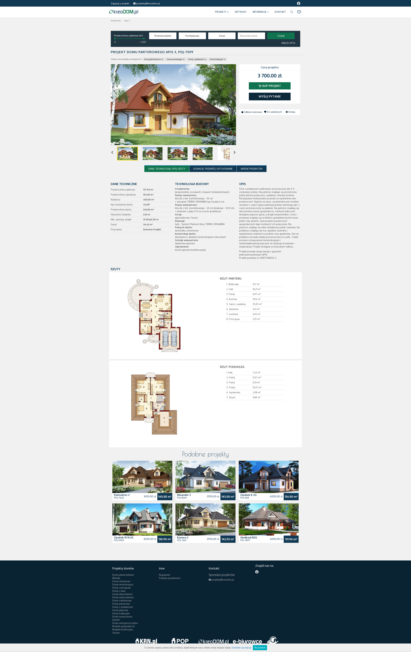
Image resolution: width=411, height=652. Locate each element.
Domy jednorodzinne (152, 59)
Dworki (116, 619)
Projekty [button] (221, 11)
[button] (292, 12)
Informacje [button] (260, 11)
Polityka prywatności (169, 578)
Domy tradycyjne (216, 59)
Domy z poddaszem (196, 59)
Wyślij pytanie (270, 96)
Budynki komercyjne (122, 629)
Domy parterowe (121, 603)
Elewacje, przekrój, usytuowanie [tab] (212, 168)
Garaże (116, 632)
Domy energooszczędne (125, 623)
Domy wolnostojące (174, 59)
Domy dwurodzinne (122, 594)
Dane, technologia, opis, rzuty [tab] (166, 168)
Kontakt (280, 11)
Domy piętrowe (120, 610)
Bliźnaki (116, 578)
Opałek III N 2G (123, 537)
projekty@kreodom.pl (148, 3)
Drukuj (291, 111)
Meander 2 (184, 495)
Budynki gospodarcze (123, 626)
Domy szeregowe (121, 587)
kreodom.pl (116, 20)
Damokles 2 (122, 495)
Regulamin (164, 574)
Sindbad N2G (248, 537)
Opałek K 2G (248, 495)
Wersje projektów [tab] (251, 168)
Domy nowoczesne (122, 616)
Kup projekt (271, 86)
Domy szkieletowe (121, 600)
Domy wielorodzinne (123, 597)
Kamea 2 (182, 537)
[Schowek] (299, 12)
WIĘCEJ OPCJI (288, 43)
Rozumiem (259, 647)
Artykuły (240, 11)
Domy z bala (118, 591)
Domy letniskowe (121, 581)
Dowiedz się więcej (241, 647)
